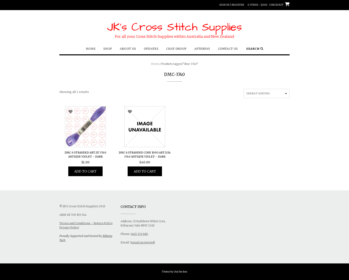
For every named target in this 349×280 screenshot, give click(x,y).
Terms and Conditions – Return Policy (86, 223)
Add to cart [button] (85, 171)
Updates (151, 49)
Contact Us (228, 49)
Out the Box (180, 271)
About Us (128, 49)
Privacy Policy (69, 227)
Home (91, 49)
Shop (107, 49)
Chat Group (176, 49)
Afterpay (202, 49)
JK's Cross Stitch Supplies (174, 27)
